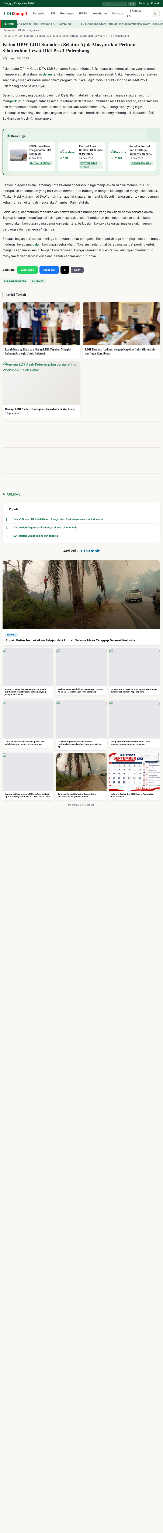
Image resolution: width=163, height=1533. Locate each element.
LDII (15, 13)
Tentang (144, 3)
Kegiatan (118, 13)
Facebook (49, 269)
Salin (77, 269)
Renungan (67, 13)
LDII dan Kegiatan (28, 30)
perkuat (16, 101)
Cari (132, 3)
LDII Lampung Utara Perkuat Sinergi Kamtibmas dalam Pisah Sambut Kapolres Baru (104, 23)
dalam (47, 74)
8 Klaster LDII (134, 13)
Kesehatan (100, 13)
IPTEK (83, 13)
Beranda (38, 13)
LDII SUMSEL (38, 281)
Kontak (155, 3)
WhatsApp (27, 269)
